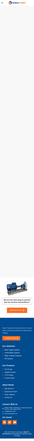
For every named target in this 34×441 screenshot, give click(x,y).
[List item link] (17, 411)
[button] (1, 440)
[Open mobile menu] (2, 3)
